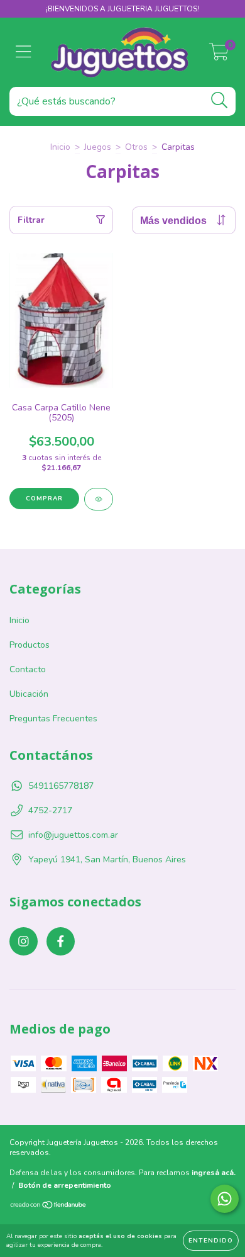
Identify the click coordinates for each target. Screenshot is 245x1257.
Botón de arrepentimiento (64, 1185)
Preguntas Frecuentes (53, 718)
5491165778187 (61, 786)
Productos (29, 645)
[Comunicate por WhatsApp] (224, 1199)
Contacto (27, 669)
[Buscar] (219, 100)
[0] (219, 56)
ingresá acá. (214, 1173)
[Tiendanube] (48, 1207)
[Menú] (23, 52)
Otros (136, 147)
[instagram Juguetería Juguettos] (23, 941)
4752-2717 (50, 810)
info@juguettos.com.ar (73, 835)
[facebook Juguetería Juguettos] (60, 941)
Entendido (210, 1240)
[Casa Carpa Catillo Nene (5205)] (98, 499)
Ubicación (28, 694)
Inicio (60, 147)
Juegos (97, 147)
